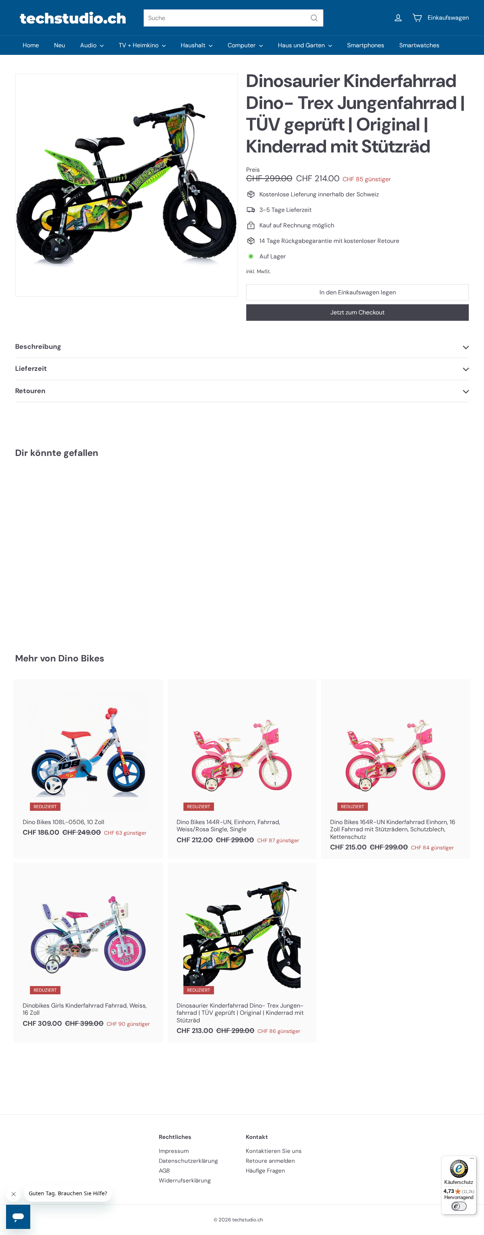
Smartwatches (419, 45)
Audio (89, 45)
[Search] (314, 17)
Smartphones (365, 45)
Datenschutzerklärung (188, 1161)
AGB (164, 1170)
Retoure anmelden (270, 1161)
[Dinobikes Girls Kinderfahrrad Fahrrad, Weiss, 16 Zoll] (88, 949)
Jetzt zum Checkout (357, 312)
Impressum (174, 1151)
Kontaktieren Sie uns (274, 1151)
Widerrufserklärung (185, 1180)
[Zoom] (126, 185)
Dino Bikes (81, 658)
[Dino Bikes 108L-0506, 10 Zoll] (88, 762)
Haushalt (194, 45)
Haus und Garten (302, 45)
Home (31, 45)
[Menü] (471, 1160)
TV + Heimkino (139, 45)
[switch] (459, 1206)
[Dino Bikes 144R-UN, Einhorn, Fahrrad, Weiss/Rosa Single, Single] (242, 765)
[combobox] (233, 17)
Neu (59, 45)
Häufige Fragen (265, 1170)
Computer (242, 45)
